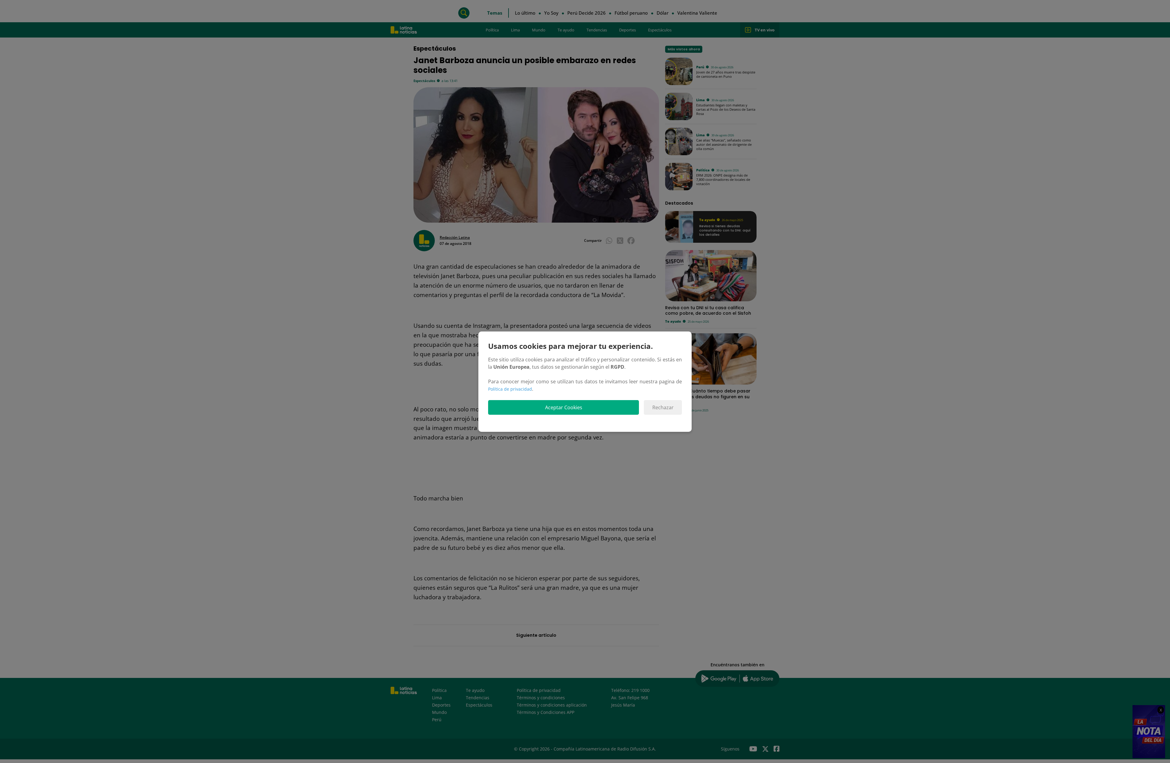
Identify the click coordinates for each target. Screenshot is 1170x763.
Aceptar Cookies (563, 407)
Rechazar (663, 407)
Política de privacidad (510, 389)
